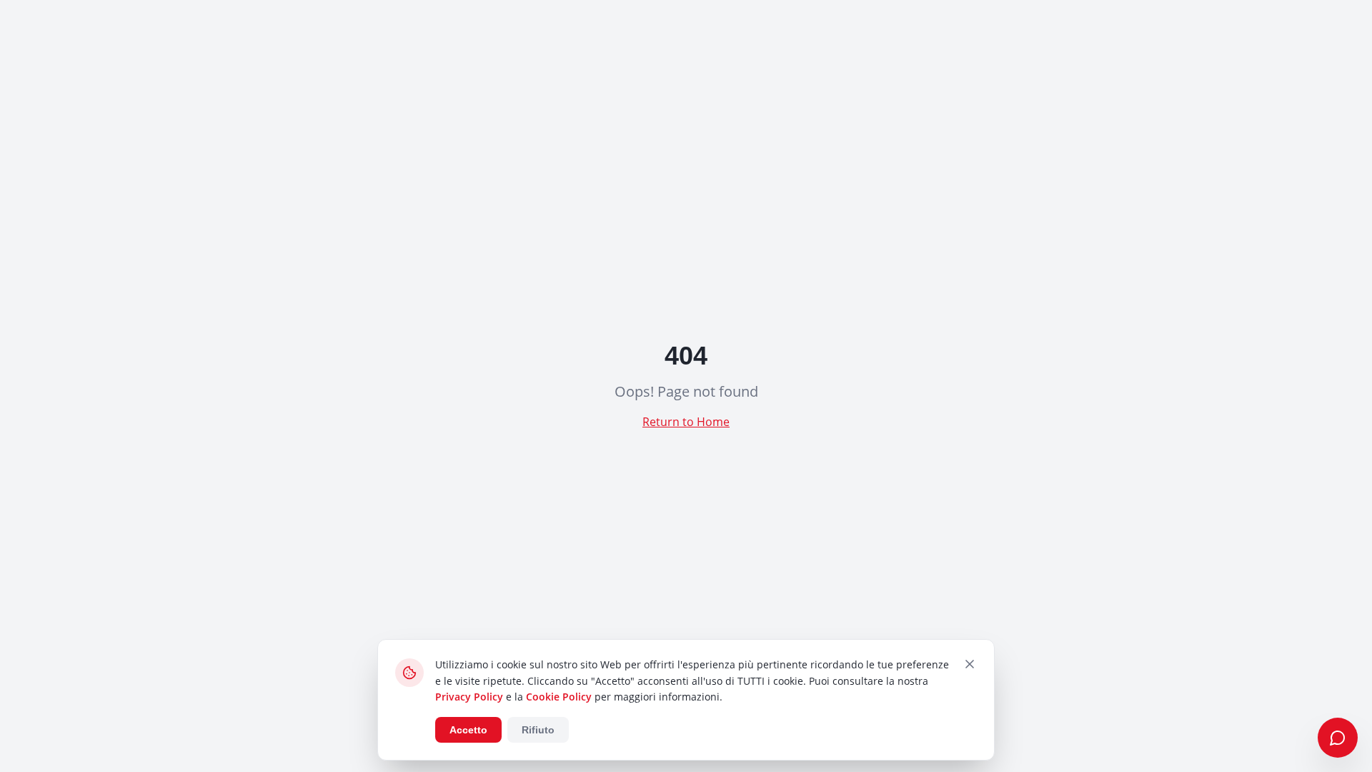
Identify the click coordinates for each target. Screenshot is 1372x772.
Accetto (468, 730)
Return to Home (686, 422)
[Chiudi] (970, 664)
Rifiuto (538, 730)
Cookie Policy (559, 696)
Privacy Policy (469, 696)
